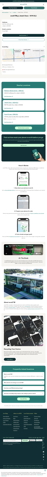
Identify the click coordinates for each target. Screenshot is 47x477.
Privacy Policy (39, 474)
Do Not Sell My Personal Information (38, 427)
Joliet (14, 12)
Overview (26, 416)
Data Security (16, 426)
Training (25, 422)
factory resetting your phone (37, 213)
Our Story (15, 416)
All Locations (5, 12)
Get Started (23, 145)
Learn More (10, 359)
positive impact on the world (33, 308)
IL (10, 12)
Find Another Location (23, 128)
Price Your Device (23, 39)
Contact (26, 428)
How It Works (6, 416)
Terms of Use (3, 475)
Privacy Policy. (10, 444)
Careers (15, 430)
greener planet (12, 307)
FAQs (4, 422)
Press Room (16, 428)
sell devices (27, 306)
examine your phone (14, 236)
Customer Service (7, 424)
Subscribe (25, 440)
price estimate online (10, 190)
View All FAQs (23, 399)
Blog (14, 418)
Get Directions (22, 35)
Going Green (16, 420)
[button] (3, 4)
